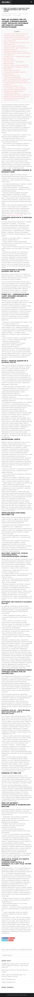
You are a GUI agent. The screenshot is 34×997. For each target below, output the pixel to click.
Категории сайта (9, 44)
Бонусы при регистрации (12, 70)
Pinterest (12, 938)
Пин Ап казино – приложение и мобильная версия (13, 62)
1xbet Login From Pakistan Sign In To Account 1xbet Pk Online (13, 975)
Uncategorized (6, 15)
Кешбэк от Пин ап (10, 60)
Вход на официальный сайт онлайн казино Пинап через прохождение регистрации (17, 80)
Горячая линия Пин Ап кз (12, 75)
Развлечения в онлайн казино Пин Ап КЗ (17, 37)
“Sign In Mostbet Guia (8, 979)
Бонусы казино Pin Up (11, 100)
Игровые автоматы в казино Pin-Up (15, 51)
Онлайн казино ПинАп (11, 93)
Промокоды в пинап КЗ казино (13, 91)
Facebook (5, 938)
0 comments (17, 15)
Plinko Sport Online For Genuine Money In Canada (15, 971)
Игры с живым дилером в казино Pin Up (16, 42)
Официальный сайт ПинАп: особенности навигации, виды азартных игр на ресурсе (16, 95)
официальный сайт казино (15, 215)
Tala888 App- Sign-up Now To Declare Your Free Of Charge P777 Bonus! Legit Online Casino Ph (15, 965)
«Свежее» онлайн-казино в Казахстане (16, 34)
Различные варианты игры (12, 77)
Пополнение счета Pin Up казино (14, 98)
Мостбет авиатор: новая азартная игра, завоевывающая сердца (15, 48)
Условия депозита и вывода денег (14, 35)
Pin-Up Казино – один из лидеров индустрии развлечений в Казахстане (14, 88)
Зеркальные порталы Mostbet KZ (14, 46)
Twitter (4, 940)
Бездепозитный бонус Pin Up (13, 86)
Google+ (11, 940)
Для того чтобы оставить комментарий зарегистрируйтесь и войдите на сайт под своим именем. (15, 66)
